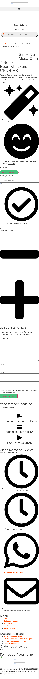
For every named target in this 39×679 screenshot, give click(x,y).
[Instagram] (3, 649)
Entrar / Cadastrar (20, 25)
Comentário (4, 338)
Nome (2, 364)
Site (1, 380)
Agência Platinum (9, 674)
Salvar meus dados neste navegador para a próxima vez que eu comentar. (18, 391)
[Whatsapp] (1, 649)
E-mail (3, 372)
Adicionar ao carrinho (9, 172)
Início (2, 44)
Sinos (7, 44)
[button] (19, 9)
